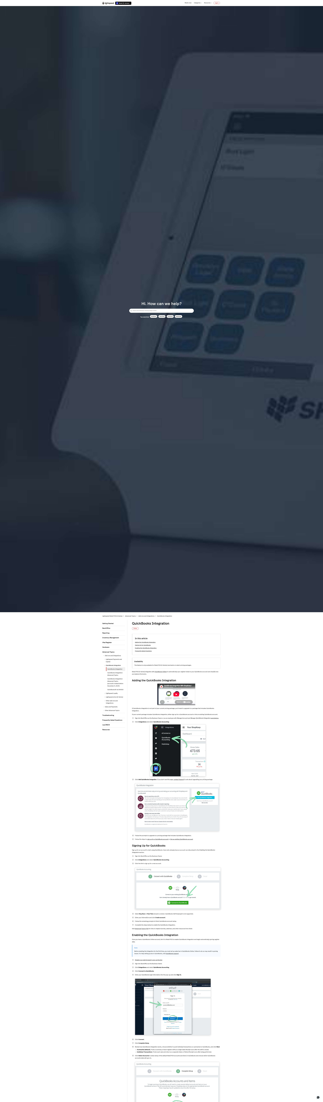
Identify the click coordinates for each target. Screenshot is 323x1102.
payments (178, 316)
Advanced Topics (130, 616)
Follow (135, 628)
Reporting (105, 633)
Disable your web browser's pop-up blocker (148, 960)
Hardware (105, 647)
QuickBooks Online (161, 671)
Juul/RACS (106, 725)
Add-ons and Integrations (146, 616)
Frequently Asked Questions (143, 651)
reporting (161, 316)
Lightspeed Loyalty (112, 693)
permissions (214, 718)
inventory (170, 316)
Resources (207, 3)
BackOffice (106, 628)
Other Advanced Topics (112, 710)
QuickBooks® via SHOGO (115, 689)
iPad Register (107, 642)
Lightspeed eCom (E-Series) (114, 697)
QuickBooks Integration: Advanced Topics (115, 674)
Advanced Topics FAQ (142, 928)
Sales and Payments (111, 706)
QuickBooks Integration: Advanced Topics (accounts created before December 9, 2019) (115, 682)
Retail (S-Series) (124, 3)
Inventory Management (110, 638)
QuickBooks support (172, 953)
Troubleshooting (108, 715)
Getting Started (107, 623)
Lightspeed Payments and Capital (114, 660)
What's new (188, 3)
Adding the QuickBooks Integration (145, 642)
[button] (318, 1097)
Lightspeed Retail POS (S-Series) (112, 616)
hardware (153, 316)
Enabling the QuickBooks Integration (146, 648)
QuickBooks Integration (164, 616)
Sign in (216, 3)
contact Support (179, 779)
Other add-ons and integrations (112, 702)
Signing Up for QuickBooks (143, 645)
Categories (197, 3)
